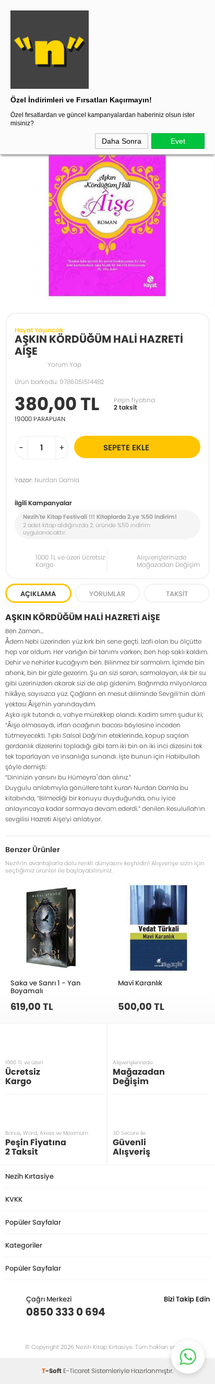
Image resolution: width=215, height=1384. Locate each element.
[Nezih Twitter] (185, 1312)
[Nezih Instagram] (169, 1312)
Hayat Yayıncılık (39, 329)
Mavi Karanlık (140, 982)
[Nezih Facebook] (202, 1312)
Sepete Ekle (126, 447)
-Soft (52, 1370)
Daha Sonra (121, 141)
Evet (178, 141)
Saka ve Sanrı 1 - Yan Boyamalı (45, 986)
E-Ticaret (76, 1370)
